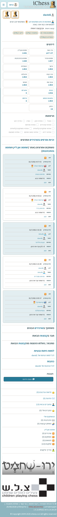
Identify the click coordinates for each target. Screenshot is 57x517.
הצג (45, 182)
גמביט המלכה (40, 310)
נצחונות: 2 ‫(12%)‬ (32, 33)
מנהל (49, 121)
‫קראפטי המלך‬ (39, 166)
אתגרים (24, 90)
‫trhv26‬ (41, 234)
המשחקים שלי (49, 416)
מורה (28, 121)
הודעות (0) (47, 398)
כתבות (50, 361)
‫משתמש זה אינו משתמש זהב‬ (39, 21)
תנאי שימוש (33, 503)
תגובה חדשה (27, 379)
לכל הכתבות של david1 (44, 366)
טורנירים (39, 328)
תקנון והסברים (50, 506)
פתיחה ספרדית (39, 276)
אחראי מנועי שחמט (31, 132)
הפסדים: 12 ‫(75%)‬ (46, 37)
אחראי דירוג (47, 132)
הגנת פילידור (40, 242)
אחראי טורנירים (45, 124)
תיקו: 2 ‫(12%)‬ (18, 33)
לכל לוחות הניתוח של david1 (43, 355)
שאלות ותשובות (12, 503)
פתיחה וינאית (40, 174)
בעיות (51, 90)
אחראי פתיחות (30, 124)
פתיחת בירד (40, 208)
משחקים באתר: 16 (47, 33)
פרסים (25, 98)
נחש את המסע (48, 98)
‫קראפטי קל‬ (40, 302)
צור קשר (23, 503)
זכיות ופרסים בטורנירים (42, 139)
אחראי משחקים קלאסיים (19, 128)
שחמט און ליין (50, 429)
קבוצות (44, 335)
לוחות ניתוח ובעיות (44, 350)
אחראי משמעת (14, 132)
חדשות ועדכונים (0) (44, 392)
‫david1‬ (47, 14)
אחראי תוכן (39, 121)
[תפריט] (3, 5)
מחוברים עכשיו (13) (43, 404)
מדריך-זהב (18, 121)
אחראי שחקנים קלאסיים (42, 128)
